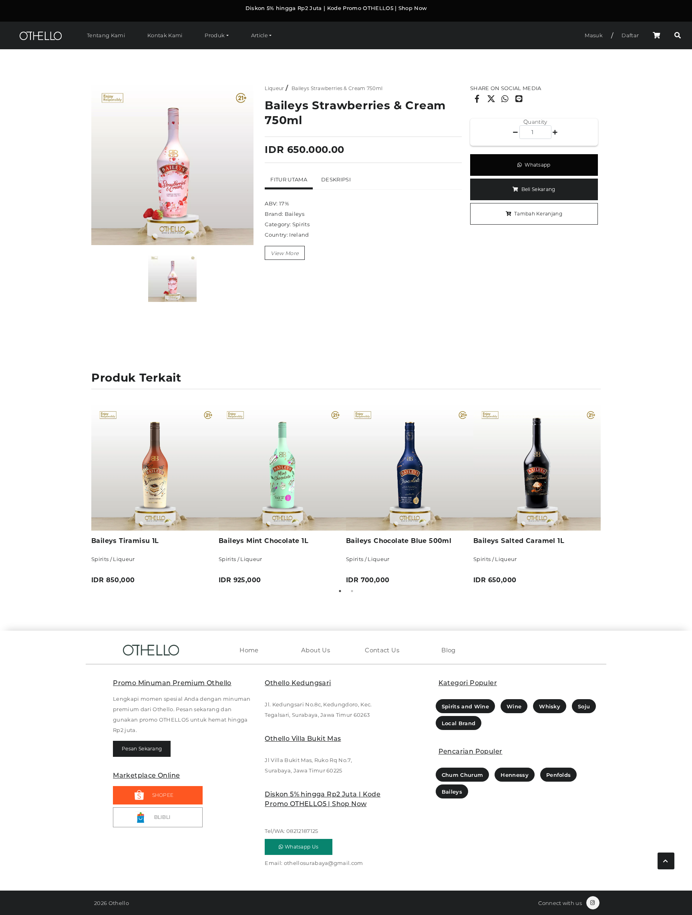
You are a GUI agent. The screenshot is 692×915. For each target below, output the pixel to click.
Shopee (163, 795)
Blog (448, 650)
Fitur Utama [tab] (288, 179)
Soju (584, 706)
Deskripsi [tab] (336, 179)
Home (249, 650)
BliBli (162, 817)
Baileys (452, 791)
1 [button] (340, 591)
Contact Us (382, 650)
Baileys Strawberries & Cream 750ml (337, 88)
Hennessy (515, 775)
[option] (172, 164)
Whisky (549, 706)
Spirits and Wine (465, 706)
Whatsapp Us (301, 847)
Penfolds (558, 775)
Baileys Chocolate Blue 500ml (398, 541)
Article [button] (259, 35)
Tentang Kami (106, 35)
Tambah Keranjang (537, 214)
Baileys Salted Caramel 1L (518, 541)
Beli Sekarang (537, 189)
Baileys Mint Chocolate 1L (263, 541)
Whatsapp (537, 165)
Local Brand (459, 723)
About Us (315, 650)
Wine (514, 706)
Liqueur (274, 88)
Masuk (594, 35)
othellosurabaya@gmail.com (323, 863)
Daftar (630, 35)
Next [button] (607, 494)
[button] (678, 35)
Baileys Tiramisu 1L (125, 541)
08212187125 (302, 831)
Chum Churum (462, 775)
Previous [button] (85, 494)
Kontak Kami (165, 35)
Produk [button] (215, 35)
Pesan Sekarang (142, 749)
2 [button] (352, 591)
